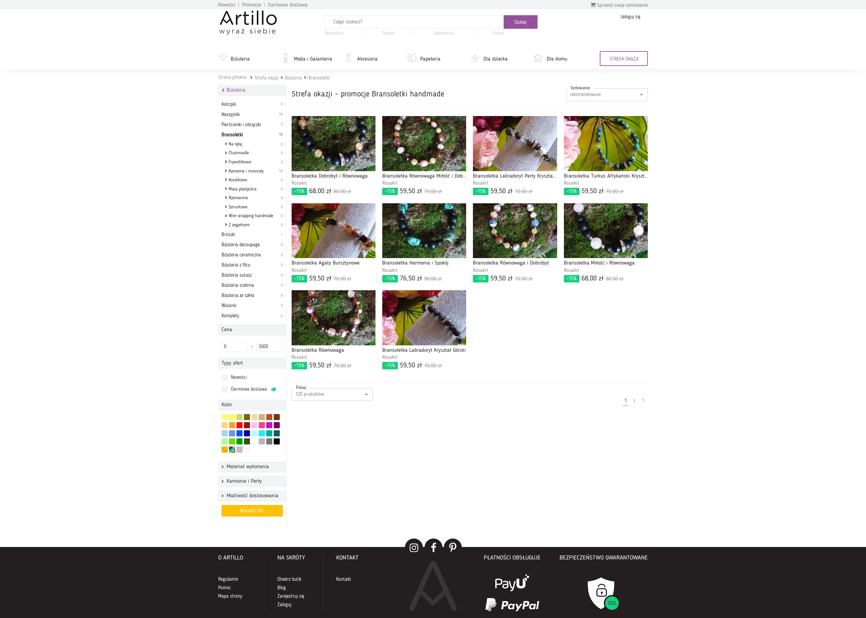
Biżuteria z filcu (252, 265)
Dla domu (557, 59)
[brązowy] (277, 417)
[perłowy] (247, 450)
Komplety (252, 316)
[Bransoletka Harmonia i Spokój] (424, 230)
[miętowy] (239, 417)
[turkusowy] (269, 433)
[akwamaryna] (277, 433)
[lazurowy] (262, 433)
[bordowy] (247, 425)
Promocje (251, 5)
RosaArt (299, 183)
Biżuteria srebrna (252, 285)
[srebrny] (239, 450)
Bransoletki (334, 33)
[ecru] (225, 425)
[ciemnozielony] (247, 441)
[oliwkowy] (247, 417)
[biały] (254, 441)
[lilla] (254, 425)
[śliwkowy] (277, 425)
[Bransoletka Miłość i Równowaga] (606, 230)
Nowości (226, 5)
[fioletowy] (269, 425)
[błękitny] (232, 433)
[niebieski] (239, 433)
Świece (388, 33)
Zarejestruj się (290, 596)
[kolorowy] (232, 450)
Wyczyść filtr (252, 510)
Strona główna (232, 77)
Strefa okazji (266, 78)
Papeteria (430, 59)
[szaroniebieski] (225, 433)
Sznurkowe (256, 207)
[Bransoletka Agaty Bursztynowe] (333, 230)
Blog (281, 588)
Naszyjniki (252, 114)
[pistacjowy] (225, 441)
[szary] (262, 441)
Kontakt (343, 579)
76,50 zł (413, 278)
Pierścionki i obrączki (252, 124)
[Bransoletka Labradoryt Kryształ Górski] (424, 317)
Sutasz (498, 33)
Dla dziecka (495, 59)
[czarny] (277, 441)
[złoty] (225, 450)
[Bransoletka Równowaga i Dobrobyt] (515, 230)
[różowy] (262, 425)
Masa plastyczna (256, 189)
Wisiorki (252, 305)
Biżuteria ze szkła (252, 295)
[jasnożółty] (225, 417)
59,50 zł (413, 191)
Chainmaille (256, 153)
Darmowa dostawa (287, 5)
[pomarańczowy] (232, 425)
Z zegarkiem (256, 225)
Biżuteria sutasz (252, 275)
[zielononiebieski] (254, 433)
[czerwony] (239, 425)
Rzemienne (256, 198)
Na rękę (256, 144)
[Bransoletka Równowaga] (333, 317)
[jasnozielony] (232, 441)
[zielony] (239, 441)
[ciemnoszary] (269, 441)
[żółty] (232, 417)
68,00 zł (322, 191)
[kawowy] (262, 417)
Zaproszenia (443, 33)
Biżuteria (240, 59)
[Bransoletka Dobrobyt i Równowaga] (333, 143)
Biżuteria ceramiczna (252, 255)
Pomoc (224, 588)
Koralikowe (256, 180)
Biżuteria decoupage (252, 245)
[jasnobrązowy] (269, 417)
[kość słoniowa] (254, 417)
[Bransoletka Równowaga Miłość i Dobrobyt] (424, 143)
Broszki (252, 234)
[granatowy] (247, 433)
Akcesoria (367, 59)
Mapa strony (230, 596)
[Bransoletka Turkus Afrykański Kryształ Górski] (606, 143)
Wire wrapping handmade (256, 216)
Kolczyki (252, 104)
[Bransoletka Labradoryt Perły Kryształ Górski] (515, 143)
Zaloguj (284, 604)
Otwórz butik (289, 579)
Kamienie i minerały (256, 171)
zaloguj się (630, 17)
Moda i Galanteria (313, 59)
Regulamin (228, 579)
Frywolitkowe (256, 162)
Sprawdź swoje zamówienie (622, 5)
